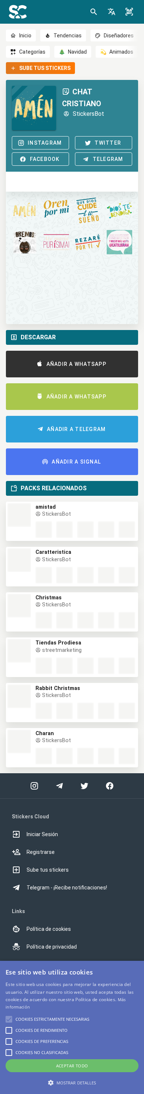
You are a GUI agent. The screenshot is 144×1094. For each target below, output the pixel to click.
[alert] (72, 1027)
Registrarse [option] (41, 852)
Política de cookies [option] (49, 929)
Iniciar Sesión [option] (42, 834)
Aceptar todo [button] (72, 1065)
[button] (111, 12)
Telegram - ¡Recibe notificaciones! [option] (67, 888)
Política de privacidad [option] (52, 947)
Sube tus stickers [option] (48, 870)
